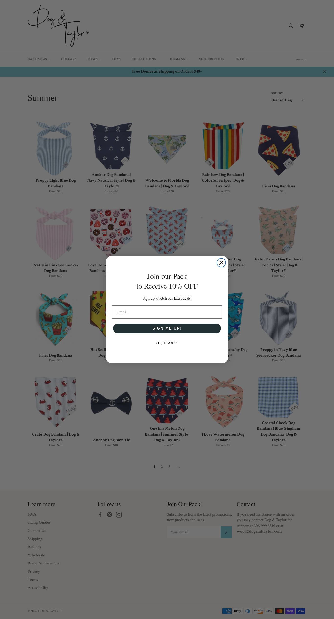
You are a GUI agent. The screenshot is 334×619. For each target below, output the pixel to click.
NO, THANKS (167, 343)
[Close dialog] (221, 262)
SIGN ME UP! (167, 328)
